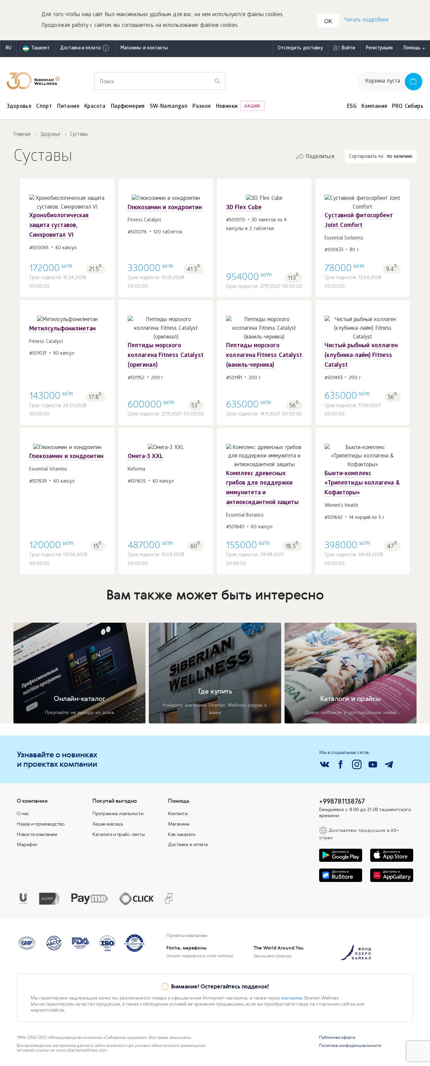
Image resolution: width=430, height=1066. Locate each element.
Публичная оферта (337, 1037)
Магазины (178, 824)
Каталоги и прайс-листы (118, 834)
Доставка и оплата (80, 48)
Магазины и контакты (144, 48)
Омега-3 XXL (145, 456)
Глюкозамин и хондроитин (165, 208)
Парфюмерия (128, 106)
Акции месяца (107, 824)
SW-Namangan (168, 106)
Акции (252, 106)
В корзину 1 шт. (67, 231)
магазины (291, 998)
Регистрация (379, 48)
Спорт (44, 106)
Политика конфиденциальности (350, 1045)
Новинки (227, 106)
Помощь (412, 48)
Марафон (27, 844)
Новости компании (37, 834)
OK (328, 21)
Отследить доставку (300, 48)
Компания (374, 106)
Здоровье (19, 106)
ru (8, 48)
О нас (23, 813)
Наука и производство (40, 824)
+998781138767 (342, 801)
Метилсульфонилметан (62, 329)
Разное (201, 106)
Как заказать (181, 834)
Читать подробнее (366, 20)
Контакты (177, 813)
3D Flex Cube (244, 208)
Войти (348, 48)
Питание (68, 106)
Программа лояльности (117, 813)
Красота (95, 106)
